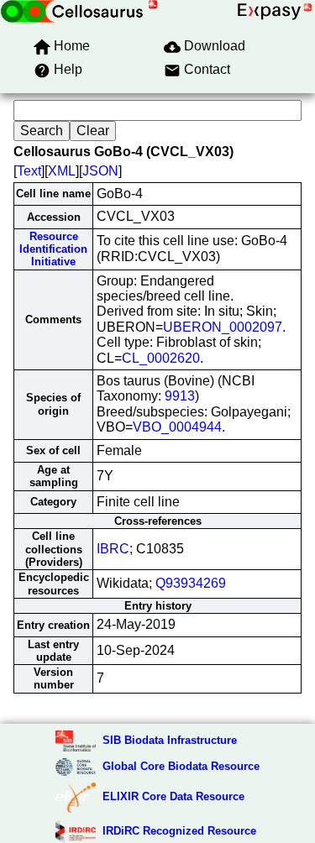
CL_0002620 (161, 358)
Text (29, 171)
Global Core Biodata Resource (181, 766)
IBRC (113, 549)
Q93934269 (190, 583)
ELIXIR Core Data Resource (173, 796)
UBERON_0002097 (222, 327)
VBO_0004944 (177, 427)
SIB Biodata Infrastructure (169, 740)
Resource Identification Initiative (53, 249)
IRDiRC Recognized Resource (179, 831)
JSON (100, 171)
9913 (180, 396)
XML (62, 171)
